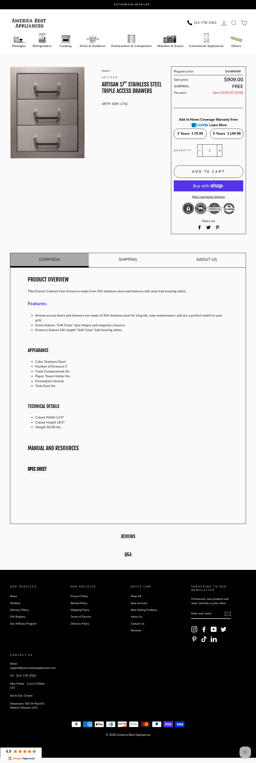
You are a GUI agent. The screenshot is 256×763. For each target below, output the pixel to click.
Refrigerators (42, 46)
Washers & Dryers (170, 46)
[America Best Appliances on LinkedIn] (214, 639)
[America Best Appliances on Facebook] (204, 629)
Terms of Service (80, 617)
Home (105, 71)
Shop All (136, 596)
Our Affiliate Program (23, 624)
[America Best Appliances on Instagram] (194, 629)
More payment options (208, 197)
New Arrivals (139, 603)
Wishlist (15, 603)
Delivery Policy (19, 610)
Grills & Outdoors (93, 46)
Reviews (136, 630)
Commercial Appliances (206, 46)
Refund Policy (79, 603)
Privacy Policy (79, 596)
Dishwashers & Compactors (131, 46)
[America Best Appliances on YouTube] (214, 629)
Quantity (183, 150)
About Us (206, 259)
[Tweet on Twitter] (208, 227)
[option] (132, 4)
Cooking (66, 46)
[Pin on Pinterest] (217, 227)
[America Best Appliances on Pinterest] (194, 639)
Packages (19, 46)
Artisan (110, 77)
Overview (49, 259)
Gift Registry (18, 617)
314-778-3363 (26, 676)
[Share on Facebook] (199, 227)
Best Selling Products (144, 610)
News (13, 596)
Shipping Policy (80, 610)
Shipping (128, 259)
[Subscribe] (227, 614)
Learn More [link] (218, 125)
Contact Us (137, 624)
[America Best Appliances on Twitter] (223, 629)
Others (236, 46)
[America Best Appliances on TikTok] (204, 639)
